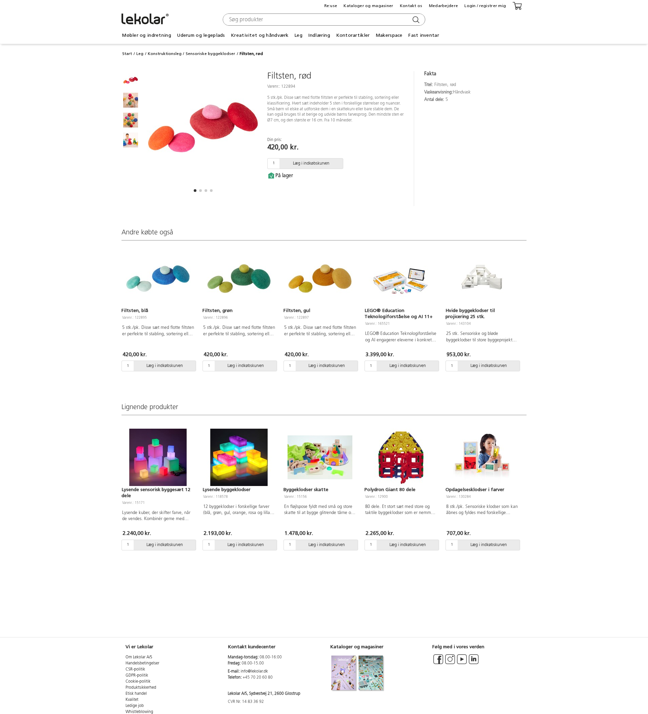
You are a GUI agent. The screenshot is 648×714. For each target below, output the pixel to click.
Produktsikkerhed (141, 688)
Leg (139, 53)
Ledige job (135, 706)
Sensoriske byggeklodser (210, 53)
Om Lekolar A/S (139, 657)
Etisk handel (136, 694)
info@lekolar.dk (254, 671)
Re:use (331, 5)
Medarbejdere (443, 5)
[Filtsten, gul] (320, 278)
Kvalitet (132, 700)
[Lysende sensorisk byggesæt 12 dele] (158, 457)
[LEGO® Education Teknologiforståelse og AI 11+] (400, 278)
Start (127, 53)
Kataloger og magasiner (368, 5)
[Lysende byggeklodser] (238, 457)
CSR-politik (135, 669)
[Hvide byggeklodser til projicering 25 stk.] (482, 278)
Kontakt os (411, 5)
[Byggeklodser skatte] (320, 457)
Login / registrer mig (485, 5)
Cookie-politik (138, 682)
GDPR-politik (137, 676)
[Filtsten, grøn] (238, 278)
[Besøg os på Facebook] (438, 662)
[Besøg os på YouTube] (462, 662)
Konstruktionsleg (165, 53)
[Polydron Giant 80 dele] (400, 457)
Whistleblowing (139, 712)
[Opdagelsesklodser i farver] (482, 457)
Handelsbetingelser (142, 663)
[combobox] (323, 19)
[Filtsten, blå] (158, 278)
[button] (195, 190)
